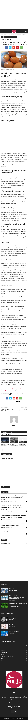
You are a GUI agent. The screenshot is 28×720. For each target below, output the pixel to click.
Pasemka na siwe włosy (14, 624)
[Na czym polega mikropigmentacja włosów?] (4, 619)
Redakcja (5, 44)
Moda (2, 658)
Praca (2, 663)
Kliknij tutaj (3, 390)
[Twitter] (15, 711)
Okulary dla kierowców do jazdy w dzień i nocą (11, 661)
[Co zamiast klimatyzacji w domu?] (14, 440)
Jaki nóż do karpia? (6, 532)
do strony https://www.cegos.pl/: (15, 388)
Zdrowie (3, 654)
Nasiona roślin (4, 652)
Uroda (2, 648)
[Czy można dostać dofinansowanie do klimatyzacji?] (23, 440)
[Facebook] (12, 711)
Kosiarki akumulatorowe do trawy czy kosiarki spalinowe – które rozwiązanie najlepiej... (18, 605)
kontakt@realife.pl (19, 702)
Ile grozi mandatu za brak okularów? (7, 410)
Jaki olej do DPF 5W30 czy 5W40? (10, 525)
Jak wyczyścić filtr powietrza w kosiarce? (22, 410)
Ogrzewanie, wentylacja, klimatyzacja (10, 36)
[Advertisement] (14, 15)
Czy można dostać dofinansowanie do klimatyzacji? (22, 445)
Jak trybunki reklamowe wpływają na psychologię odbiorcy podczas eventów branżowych (11, 507)
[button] (26, 31)
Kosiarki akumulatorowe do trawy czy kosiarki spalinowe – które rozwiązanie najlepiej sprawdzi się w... (13, 517)
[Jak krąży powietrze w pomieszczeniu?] (5, 440)
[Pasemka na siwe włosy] (4, 626)
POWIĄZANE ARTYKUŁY (7, 432)
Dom (2, 36)
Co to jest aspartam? (14, 631)
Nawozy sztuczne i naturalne (7, 656)
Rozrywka (3, 650)
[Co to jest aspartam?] (4, 633)
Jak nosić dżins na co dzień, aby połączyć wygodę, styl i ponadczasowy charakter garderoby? (12, 497)
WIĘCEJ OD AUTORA (6, 434)
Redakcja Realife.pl (5, 501)
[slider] (5, 393)
